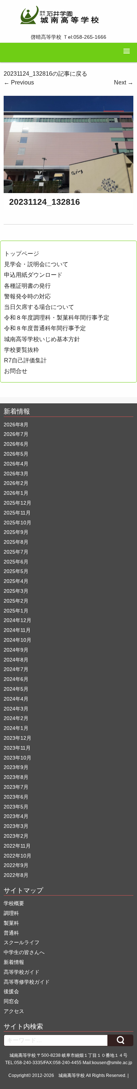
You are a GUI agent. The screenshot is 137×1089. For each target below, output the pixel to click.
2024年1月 (16, 728)
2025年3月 (16, 591)
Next (123, 82)
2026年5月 (16, 454)
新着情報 (14, 962)
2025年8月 (16, 542)
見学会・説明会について (36, 264)
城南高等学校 (71, 1075)
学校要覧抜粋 (21, 350)
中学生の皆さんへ (24, 952)
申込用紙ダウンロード (33, 275)
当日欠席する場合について (39, 307)
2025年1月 (16, 611)
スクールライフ (21, 942)
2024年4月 (16, 699)
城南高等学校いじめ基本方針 (42, 339)
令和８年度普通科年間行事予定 (45, 328)
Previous (19, 82)
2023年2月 (16, 836)
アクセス (14, 1011)
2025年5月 (16, 571)
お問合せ (15, 371)
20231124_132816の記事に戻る (45, 74)
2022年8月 (16, 875)
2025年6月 (16, 562)
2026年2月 (16, 483)
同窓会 (11, 1001)
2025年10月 (17, 522)
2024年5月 (16, 689)
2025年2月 (16, 601)
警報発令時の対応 (27, 296)
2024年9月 (16, 650)
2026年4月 (16, 464)
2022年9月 (16, 865)
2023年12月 (17, 738)
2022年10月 (17, 856)
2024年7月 (16, 669)
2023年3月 (16, 826)
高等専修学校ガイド (27, 982)
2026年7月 (16, 434)
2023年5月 (16, 807)
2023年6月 (16, 797)
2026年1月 (16, 493)
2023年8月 (16, 777)
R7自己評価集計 (25, 360)
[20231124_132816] (68, 144)
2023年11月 (17, 748)
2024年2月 (16, 718)
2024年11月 (17, 630)
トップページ (21, 253)
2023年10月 (17, 758)
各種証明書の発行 (27, 286)
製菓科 (11, 923)
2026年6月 (16, 444)
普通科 (11, 933)
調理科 (11, 913)
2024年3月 (16, 709)
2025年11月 (17, 513)
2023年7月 (16, 787)
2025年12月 (17, 503)
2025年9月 (16, 532)
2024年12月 (17, 620)
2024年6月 (16, 679)
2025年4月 (16, 581)
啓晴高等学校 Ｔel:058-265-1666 (68, 37)
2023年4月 (16, 816)
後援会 (11, 991)
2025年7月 (16, 552)
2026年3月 (16, 473)
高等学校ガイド (21, 972)
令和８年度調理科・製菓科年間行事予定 (56, 317)
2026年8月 (16, 424)
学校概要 (14, 903)
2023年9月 (16, 767)
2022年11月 (17, 846)
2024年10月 (17, 640)
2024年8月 (16, 660)
